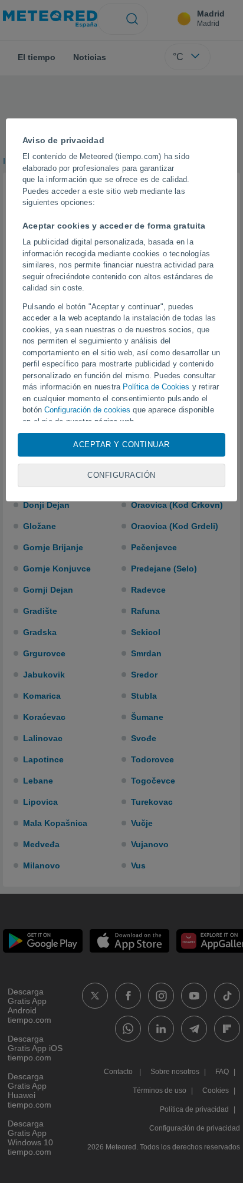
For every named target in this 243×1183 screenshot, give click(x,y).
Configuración (121, 475)
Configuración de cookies (87, 409)
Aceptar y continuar (121, 444)
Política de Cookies (156, 386)
